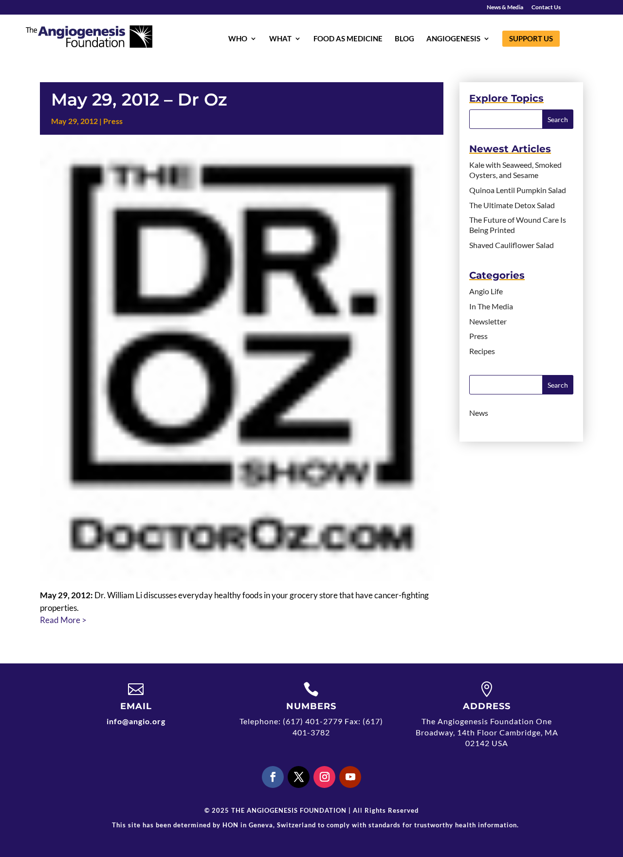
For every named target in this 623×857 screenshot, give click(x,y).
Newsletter (488, 321)
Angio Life (486, 291)
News (478, 412)
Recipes (482, 351)
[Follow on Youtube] (350, 777)
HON (230, 825)
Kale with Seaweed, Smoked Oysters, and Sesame (515, 169)
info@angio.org (136, 721)
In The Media (491, 306)
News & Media (505, 7)
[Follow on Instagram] (324, 777)
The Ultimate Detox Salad (512, 205)
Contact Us (546, 7)
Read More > (63, 620)
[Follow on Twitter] (299, 777)
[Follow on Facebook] (273, 777)
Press (113, 120)
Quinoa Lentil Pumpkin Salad (517, 190)
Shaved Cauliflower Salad (511, 245)
